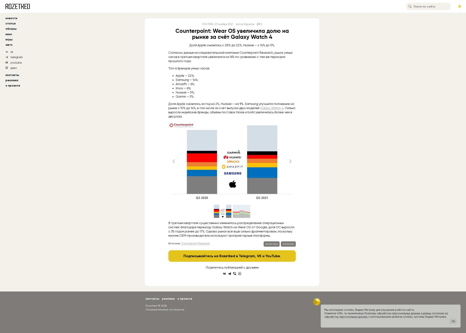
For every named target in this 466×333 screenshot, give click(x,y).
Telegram (247, 256)
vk (11, 52)
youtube (16, 62)
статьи (10, 23)
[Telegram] (229, 273)
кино (8, 34)
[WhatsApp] (240, 273)
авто (9, 44)
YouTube (272, 256)
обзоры (11, 28)
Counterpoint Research (195, 243)
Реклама (11, 80)
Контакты (12, 75)
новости (11, 18)
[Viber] (234, 273)
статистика (288, 244)
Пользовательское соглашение (165, 309)
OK (453, 321)
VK (259, 256)
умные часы (271, 244)
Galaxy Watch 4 (271, 108)
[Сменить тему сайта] (459, 6)
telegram (16, 57)
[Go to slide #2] (241, 211)
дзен (13, 68)
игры (9, 39)
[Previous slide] (174, 161)
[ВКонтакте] (224, 273)
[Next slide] (290, 161)
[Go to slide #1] (222, 211)
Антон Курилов (245, 24)
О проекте (12, 85)
